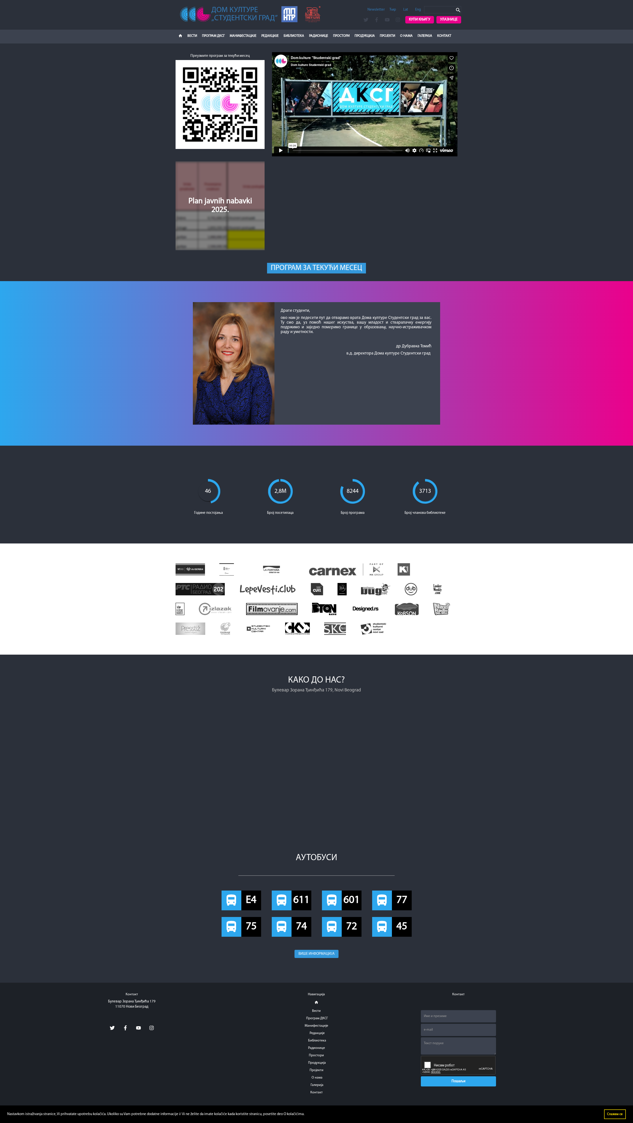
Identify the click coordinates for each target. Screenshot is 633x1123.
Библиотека (294, 36)
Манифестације (243, 36)
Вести (192, 36)
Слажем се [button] (615, 1114)
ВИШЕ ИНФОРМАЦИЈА (316, 954)
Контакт (444, 36)
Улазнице (448, 19)
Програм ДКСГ (213, 36)
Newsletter (376, 10)
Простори (341, 36)
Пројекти (387, 36)
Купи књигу (419, 19)
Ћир (392, 10)
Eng (418, 10)
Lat (405, 10)
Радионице (318, 36)
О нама (406, 36)
